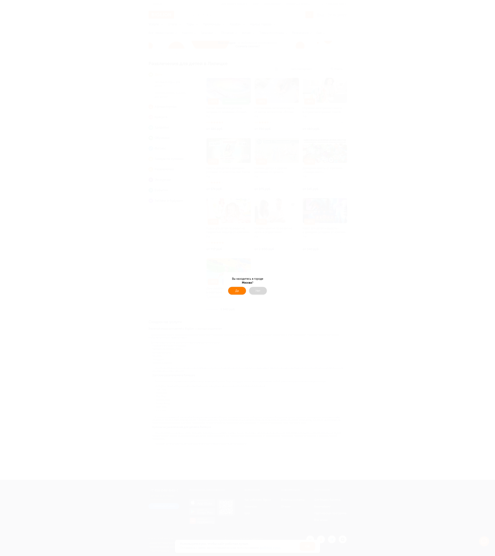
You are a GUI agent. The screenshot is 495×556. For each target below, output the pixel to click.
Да (237, 290)
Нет (258, 290)
